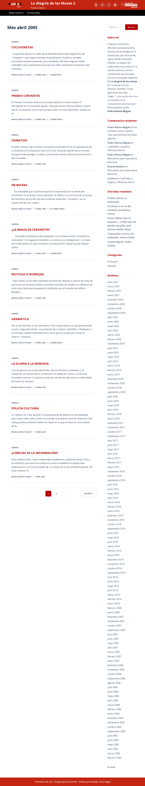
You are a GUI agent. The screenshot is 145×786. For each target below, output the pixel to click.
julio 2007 (112, 634)
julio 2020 (112, 317)
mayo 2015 (113, 537)
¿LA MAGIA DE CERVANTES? (30, 229)
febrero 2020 (114, 339)
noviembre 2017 (116, 427)
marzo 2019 (113, 365)
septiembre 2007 (116, 630)
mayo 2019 (113, 356)
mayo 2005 (113, 744)
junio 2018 (113, 401)
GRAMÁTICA (20, 319)
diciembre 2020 (115, 299)
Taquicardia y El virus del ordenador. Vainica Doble (120, 235)
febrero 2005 (114, 757)
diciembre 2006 (115, 665)
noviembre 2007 (116, 621)
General (15, 42)
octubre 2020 (114, 308)
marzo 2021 (113, 286)
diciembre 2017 (115, 423)
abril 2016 (112, 497)
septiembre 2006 (116, 678)
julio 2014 (112, 577)
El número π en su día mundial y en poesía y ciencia (119, 210)
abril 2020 (112, 330)
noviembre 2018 (116, 383)
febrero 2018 (114, 414)
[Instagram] (115, 5)
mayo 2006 (113, 696)
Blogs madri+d (16, 12)
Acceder (111, 767)
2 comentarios (56, 343)
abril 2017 (112, 453)
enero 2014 (113, 603)
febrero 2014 (114, 599)
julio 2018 (112, 396)
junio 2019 (113, 352)
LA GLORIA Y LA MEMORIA (30, 364)
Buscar (131, 27)
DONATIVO (19, 140)
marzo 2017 (113, 458)
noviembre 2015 (116, 519)
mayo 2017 (113, 449)
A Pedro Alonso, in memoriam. (117, 200)
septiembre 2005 (116, 731)
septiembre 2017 (116, 436)
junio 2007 (113, 638)
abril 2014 (112, 590)
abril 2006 (112, 700)
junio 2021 (113, 282)
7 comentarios (56, 119)
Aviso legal (104, 781)
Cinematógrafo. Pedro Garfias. (119, 243)
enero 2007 (113, 660)
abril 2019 (112, 361)
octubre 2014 (114, 568)
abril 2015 (112, 541)
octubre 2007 (114, 625)
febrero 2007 (114, 656)
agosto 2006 (114, 682)
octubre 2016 (114, 475)
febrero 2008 (114, 608)
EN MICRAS (19, 185)
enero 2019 (113, 374)
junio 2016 (113, 489)
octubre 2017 (114, 431)
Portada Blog (33, 12)
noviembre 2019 (116, 343)
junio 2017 (113, 445)
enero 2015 (113, 555)
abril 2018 (112, 409)
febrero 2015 (114, 550)
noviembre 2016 (116, 471)
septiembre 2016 (116, 480)
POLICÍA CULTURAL (25, 408)
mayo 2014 (113, 586)
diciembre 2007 (115, 616)
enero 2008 (113, 612)
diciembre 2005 (115, 718)
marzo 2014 (113, 594)
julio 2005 (112, 735)
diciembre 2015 (115, 515)
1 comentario (55, 75)
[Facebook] (96, 5)
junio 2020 (113, 321)
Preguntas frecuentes (65, 781)
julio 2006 (112, 687)
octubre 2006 (114, 674)
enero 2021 (113, 295)
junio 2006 (113, 691)
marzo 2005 (113, 753)
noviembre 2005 (116, 722)
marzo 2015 (113, 546)
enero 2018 (113, 418)
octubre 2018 (114, 387)
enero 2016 (113, 511)
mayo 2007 (113, 643)
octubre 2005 (114, 727)
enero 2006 (113, 713)
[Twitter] (102, 5)
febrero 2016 (114, 506)
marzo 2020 (113, 334)
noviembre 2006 (116, 669)
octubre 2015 (114, 524)
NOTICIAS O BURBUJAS (27, 274)
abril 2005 (112, 749)
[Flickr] (109, 5)
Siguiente (88, 493)
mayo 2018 (113, 405)
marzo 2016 (113, 502)
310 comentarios (57, 209)
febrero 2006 (114, 709)
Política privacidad (88, 781)
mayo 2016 (113, 493)
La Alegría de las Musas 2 (53, 3)
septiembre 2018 (116, 392)
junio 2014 (113, 581)
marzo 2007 (113, 652)
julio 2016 (112, 484)
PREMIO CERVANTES (25, 96)
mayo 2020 (113, 326)
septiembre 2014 (116, 572)
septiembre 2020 (116, 312)
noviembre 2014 (116, 564)
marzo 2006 (113, 704)
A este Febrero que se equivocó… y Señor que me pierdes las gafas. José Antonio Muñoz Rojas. (121, 224)
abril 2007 (112, 647)
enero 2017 (113, 467)
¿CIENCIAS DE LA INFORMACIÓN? (34, 453)
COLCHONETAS (22, 47)
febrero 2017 (114, 462)
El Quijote (112, 261)
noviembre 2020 (116, 304)
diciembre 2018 (115, 379)
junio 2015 (113, 533)
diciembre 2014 (115, 559)
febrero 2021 (114, 290)
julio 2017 (112, 440)
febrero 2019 (114, 370)
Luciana (111, 178)
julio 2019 (112, 348)
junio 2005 (113, 740)
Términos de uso (44, 781)
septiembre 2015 (116, 528)
